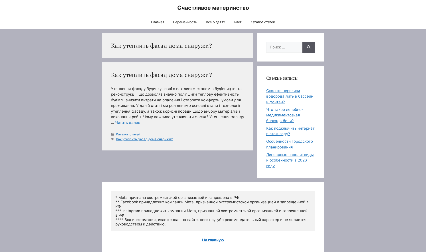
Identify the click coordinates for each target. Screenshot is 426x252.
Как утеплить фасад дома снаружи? (161, 75)
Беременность (185, 22)
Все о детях (215, 22)
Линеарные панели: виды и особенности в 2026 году (290, 160)
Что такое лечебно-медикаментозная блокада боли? (284, 115)
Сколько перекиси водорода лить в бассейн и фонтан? (289, 96)
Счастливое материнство (213, 7)
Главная (157, 22)
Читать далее (127, 122)
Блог (238, 22)
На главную (213, 240)
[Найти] (308, 47)
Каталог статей (262, 22)
